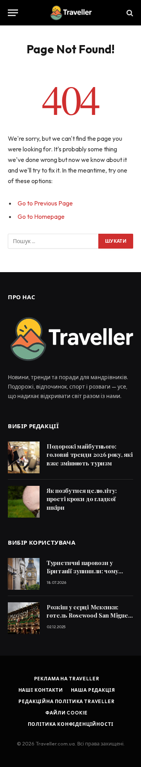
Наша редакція (93, 690)
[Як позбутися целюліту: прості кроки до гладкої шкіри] (24, 502)
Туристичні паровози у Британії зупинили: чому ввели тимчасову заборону (86, 571)
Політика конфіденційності (71, 724)
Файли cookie (66, 713)
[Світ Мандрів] (70, 12)
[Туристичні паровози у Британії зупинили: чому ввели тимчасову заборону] (24, 574)
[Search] (129, 13)
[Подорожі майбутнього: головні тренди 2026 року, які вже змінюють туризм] (24, 457)
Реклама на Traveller (66, 679)
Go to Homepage (41, 216)
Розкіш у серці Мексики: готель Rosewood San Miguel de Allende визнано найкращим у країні (88, 619)
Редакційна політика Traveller (66, 701)
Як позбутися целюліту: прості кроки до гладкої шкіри (81, 499)
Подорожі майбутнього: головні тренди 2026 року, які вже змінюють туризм (89, 454)
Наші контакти (40, 690)
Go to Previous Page (45, 203)
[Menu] (13, 13)
